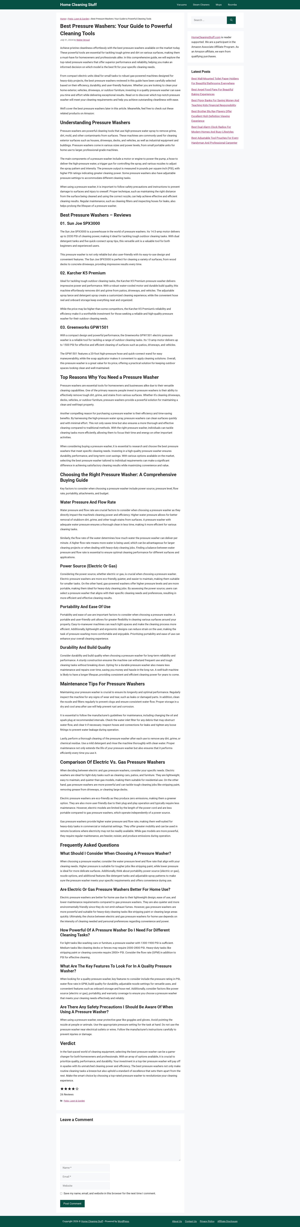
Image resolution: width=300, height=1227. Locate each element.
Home (63, 19)
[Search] (231, 20)
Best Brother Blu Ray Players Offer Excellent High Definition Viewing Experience (211, 116)
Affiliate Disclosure (228, 1221)
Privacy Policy (207, 1221)
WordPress (123, 1221)
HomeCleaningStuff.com (205, 37)
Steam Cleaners (201, 4)
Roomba (232, 4)
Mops (219, 4)
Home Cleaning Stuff (78, 4)
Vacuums (182, 4)
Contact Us (191, 1221)
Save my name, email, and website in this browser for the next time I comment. (110, 1193)
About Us (177, 1221)
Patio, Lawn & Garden (78, 19)
